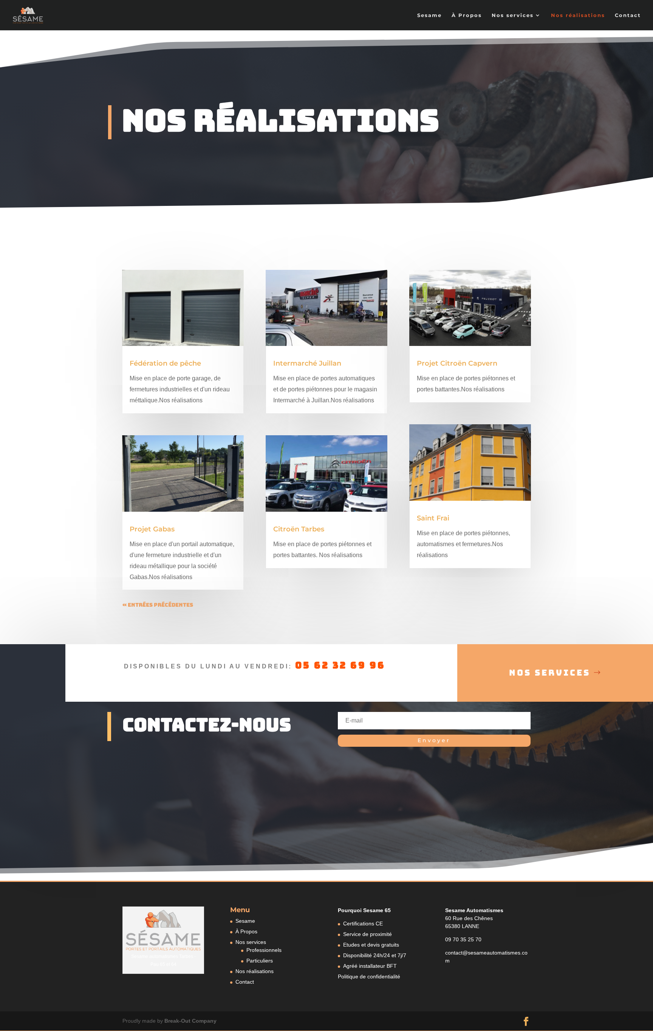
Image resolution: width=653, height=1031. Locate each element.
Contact (628, 15)
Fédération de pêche (165, 363)
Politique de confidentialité (369, 976)
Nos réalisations (578, 15)
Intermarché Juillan (307, 363)
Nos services (513, 15)
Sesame (429, 15)
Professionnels (264, 950)
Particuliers (259, 961)
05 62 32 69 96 (340, 665)
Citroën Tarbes (298, 529)
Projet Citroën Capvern (457, 363)
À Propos (467, 15)
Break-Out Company (190, 1021)
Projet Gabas (152, 529)
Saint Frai (433, 518)
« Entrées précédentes (157, 604)
